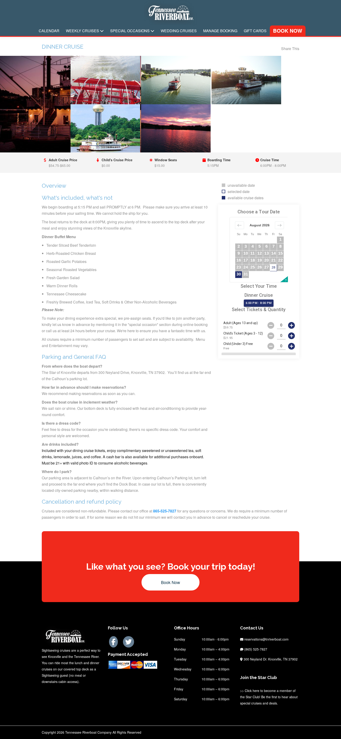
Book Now (287, 30)
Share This (290, 48)
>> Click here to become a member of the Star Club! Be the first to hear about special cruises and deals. (269, 696)
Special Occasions (130, 30)
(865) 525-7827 (255, 649)
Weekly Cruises (83, 30)
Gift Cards (255, 30)
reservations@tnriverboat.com (266, 639)
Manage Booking (220, 30)
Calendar (49, 30)
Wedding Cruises (179, 30)
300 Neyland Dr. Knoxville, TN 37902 (270, 659)
